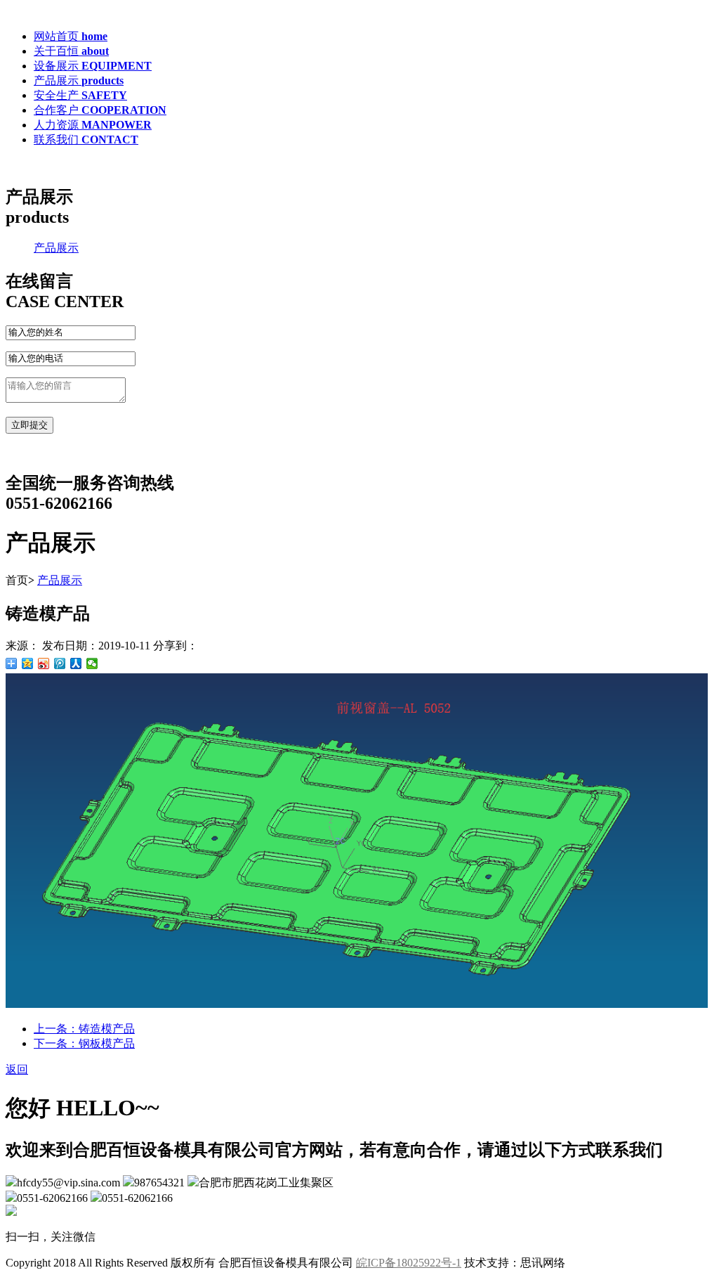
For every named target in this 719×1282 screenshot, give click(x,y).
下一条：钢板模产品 (84, 1043)
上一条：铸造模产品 (84, 1029)
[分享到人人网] (76, 663)
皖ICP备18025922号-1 (408, 1263)
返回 (17, 1069)
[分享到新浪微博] (44, 663)
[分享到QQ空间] (28, 663)
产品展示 (56, 248)
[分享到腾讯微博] (60, 663)
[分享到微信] (92, 663)
